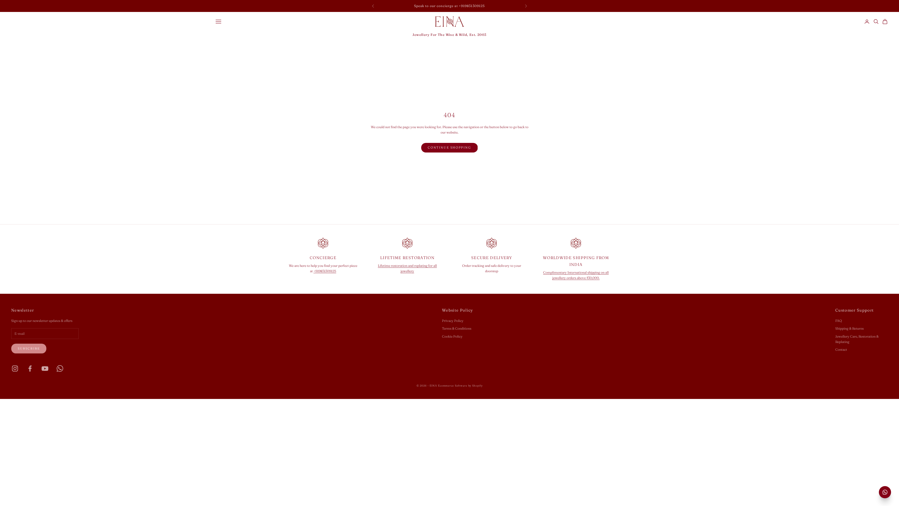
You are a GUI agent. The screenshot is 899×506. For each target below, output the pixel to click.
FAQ (838, 321)
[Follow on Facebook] (30, 368)
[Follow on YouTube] (45, 368)
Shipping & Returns (849, 328)
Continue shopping (449, 147)
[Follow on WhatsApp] (60, 368)
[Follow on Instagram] (15, 368)
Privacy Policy (453, 321)
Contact (841, 349)
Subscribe (29, 348)
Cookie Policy (452, 336)
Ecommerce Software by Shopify (460, 385)
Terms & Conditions (456, 328)
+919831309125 (324, 271)
